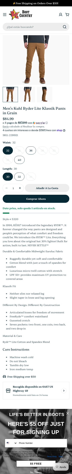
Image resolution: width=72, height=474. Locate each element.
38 (44, 151)
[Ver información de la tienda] (63, 390)
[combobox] (36, 27)
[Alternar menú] (5, 15)
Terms (61, 456)
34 (21, 151)
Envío (6, 126)
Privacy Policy (52, 456)
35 (9, 161)
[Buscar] (65, 27)
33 (55, 151)
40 (19, 160)
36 (30, 150)
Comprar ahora (36, 198)
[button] (36, 122)
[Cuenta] (61, 15)
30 (7, 176)
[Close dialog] (67, 413)
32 (7, 150)
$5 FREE (36, 463)
